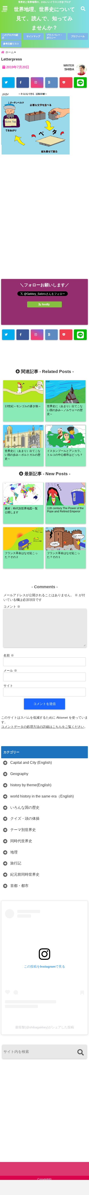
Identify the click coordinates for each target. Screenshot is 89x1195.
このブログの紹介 (10, 36)
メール (10, 670)
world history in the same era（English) (42, 796)
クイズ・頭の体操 (24, 818)
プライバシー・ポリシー (55, 36)
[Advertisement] (44, 221)
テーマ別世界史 (23, 830)
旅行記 (15, 863)
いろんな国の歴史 (24, 807)
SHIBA (69, 69)
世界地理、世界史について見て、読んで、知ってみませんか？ (44, 18)
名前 (8, 655)
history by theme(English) (30, 785)
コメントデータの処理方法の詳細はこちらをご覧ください (42, 727)
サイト (8, 685)
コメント (11, 606)
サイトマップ (33, 36)
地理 (14, 852)
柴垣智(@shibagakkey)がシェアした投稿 (44, 1027)
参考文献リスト (11, 43)
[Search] (80, 1052)
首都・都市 (19, 886)
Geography (19, 774)
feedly (45, 304)
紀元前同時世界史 (24, 874)
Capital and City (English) (31, 762)
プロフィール (78, 36)
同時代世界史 (21, 841)
